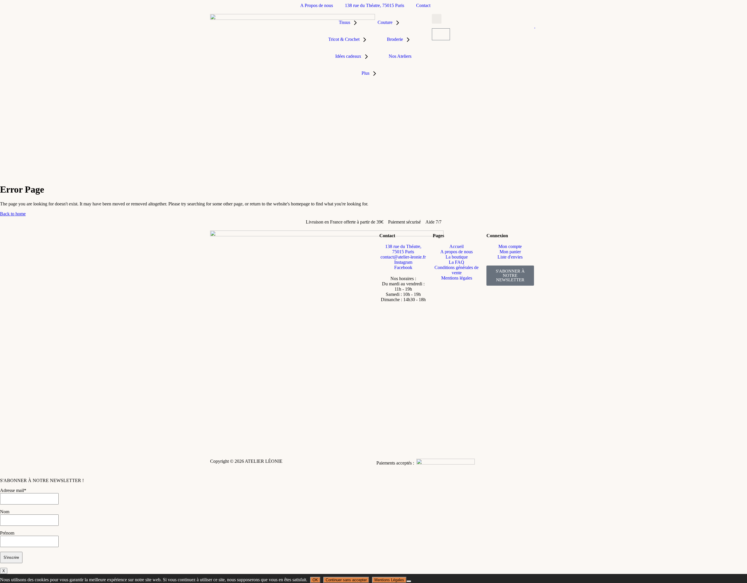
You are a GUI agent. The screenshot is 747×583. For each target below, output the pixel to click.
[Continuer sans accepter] (408, 581)
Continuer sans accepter (346, 580)
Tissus (344, 22)
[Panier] (441, 34)
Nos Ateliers (400, 56)
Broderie (395, 39)
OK (315, 580)
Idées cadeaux (348, 56)
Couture (385, 22)
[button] (436, 19)
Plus (365, 73)
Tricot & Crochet (343, 39)
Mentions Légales (389, 580)
